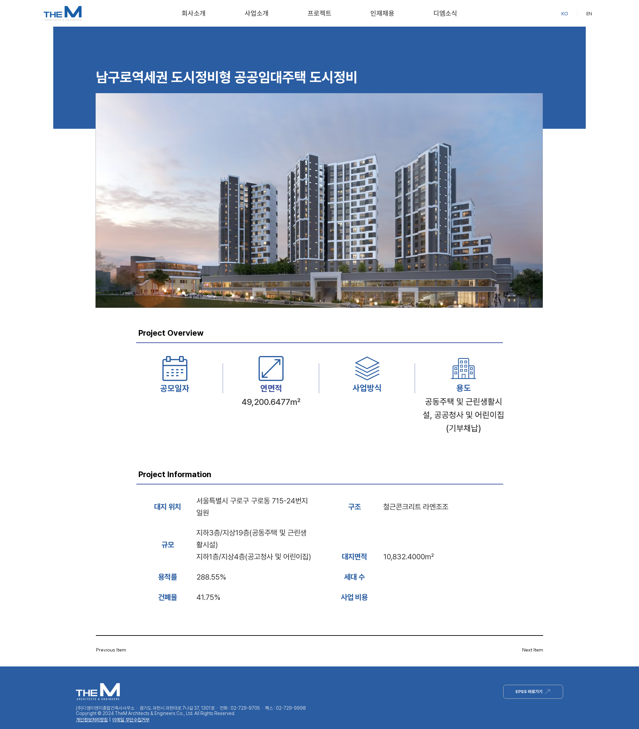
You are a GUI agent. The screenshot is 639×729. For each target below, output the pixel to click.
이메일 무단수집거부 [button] (130, 719)
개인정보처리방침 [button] (92, 719)
